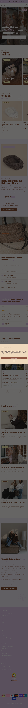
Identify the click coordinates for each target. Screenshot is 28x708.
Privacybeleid (24, 345)
